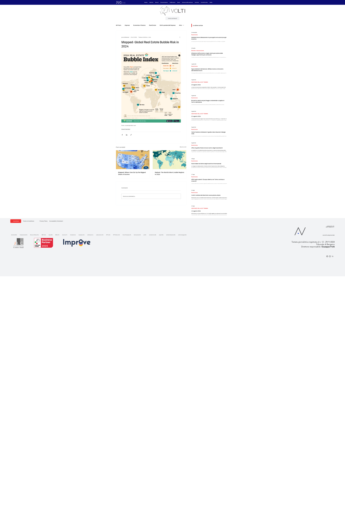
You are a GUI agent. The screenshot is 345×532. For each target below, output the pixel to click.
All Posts (118, 25)
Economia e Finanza (139, 25)
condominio (153, 234)
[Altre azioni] (180, 37)
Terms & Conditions (28, 221)
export (161, 234)
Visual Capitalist (125, 129)
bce (51, 234)
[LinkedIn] (333, 256)
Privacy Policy (44, 221)
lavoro (65, 234)
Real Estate (152, 25)
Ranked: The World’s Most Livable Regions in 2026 (169, 173)
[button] (145, 2)
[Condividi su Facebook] (122, 135)
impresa (82, 234)
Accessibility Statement (56, 221)
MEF (44, 234)
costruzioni (100, 234)
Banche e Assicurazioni (197, 50)
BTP (108, 234)
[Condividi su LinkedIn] (126, 135)
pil (145, 234)
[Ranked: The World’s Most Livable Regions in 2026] (169, 159)
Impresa (127, 25)
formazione (138, 234)
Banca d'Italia (35, 234)
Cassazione (24, 234)
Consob (73, 234)
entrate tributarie (171, 234)
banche (14, 234)
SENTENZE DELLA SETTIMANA (199, 82)
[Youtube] (330, 256)
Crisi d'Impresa (127, 234)
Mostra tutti (183, 147)
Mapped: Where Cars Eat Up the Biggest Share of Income (132, 173)
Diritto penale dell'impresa (167, 25)
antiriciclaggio (183, 234)
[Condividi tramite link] (131, 135)
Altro (180, 25)
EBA (57, 234)
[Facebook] (327, 256)
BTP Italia (117, 234)
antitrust (90, 234)
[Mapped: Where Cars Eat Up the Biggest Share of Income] (133, 159)
